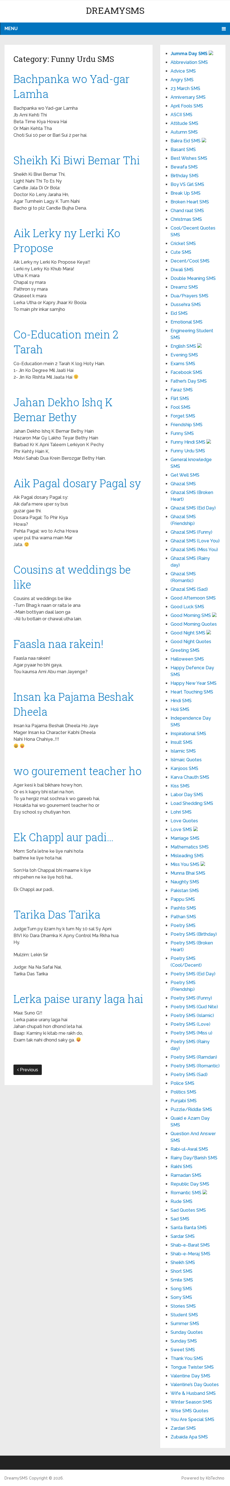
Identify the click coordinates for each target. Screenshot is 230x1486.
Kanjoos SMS (184, 768)
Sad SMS (180, 1219)
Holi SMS (180, 709)
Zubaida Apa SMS (189, 1437)
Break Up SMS (186, 193)
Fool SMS (180, 407)
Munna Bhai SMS (188, 873)
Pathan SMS (183, 916)
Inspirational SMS (188, 733)
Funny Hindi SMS (188, 442)
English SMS (184, 346)
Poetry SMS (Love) (190, 1024)
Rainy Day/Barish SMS (194, 1157)
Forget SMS (183, 416)
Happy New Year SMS (194, 683)
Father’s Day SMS (189, 381)
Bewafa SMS (184, 167)
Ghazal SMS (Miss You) (194, 549)
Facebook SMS (186, 372)
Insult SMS (181, 742)
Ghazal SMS (183, 483)
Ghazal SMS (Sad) (189, 589)
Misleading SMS (187, 855)
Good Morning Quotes (194, 624)
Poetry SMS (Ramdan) (194, 1057)
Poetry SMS (183, 925)
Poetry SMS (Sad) (189, 1074)
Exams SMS (183, 363)
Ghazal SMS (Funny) (191, 532)
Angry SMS (182, 79)
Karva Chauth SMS (190, 777)
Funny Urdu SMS (188, 451)
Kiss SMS (180, 786)
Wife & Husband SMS (193, 1393)
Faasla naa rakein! (58, 644)
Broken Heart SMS (190, 202)
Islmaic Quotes (186, 759)
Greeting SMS (185, 650)
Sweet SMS (183, 1349)
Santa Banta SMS (189, 1227)
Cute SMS (181, 252)
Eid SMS (179, 313)
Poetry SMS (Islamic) (192, 1015)
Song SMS (181, 1288)
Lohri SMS (181, 812)
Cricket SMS (183, 243)
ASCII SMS (181, 114)
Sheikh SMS (183, 1262)
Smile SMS (182, 1280)
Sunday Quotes (187, 1332)
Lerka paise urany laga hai (78, 999)
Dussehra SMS (186, 304)
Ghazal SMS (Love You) (195, 541)
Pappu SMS (183, 899)
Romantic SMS (187, 1192)
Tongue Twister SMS (192, 1367)
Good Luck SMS (187, 606)
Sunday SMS (184, 1341)
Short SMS (181, 1271)
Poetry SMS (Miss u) (191, 1033)
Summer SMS (185, 1323)
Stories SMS (183, 1306)
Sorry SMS (181, 1297)
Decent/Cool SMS (190, 261)
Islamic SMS (183, 751)
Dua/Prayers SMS (189, 295)
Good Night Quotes (191, 641)
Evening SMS (184, 355)
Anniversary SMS (188, 97)
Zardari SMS (183, 1428)
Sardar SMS (183, 1236)
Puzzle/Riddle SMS (191, 1109)
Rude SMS (181, 1201)
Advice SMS (183, 71)
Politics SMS (183, 1092)
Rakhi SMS (181, 1166)
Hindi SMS (181, 700)
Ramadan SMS (186, 1175)
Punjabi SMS (184, 1100)
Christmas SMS (186, 219)
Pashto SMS (183, 908)
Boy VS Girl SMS (187, 184)
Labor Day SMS (187, 794)
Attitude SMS (184, 123)
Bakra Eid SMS (186, 140)
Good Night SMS (188, 633)
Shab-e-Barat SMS (190, 1245)
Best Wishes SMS (189, 158)
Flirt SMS (180, 398)
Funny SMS (182, 433)
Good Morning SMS (191, 615)
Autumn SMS (184, 132)
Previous (28, 1069)
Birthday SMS (185, 175)
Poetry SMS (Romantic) (195, 1066)
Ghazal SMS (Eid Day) (193, 508)
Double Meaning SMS (193, 278)
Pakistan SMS (185, 890)
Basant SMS (183, 149)
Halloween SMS (187, 659)
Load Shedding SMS (192, 803)
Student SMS (184, 1314)
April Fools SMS (187, 106)
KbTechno (215, 1478)
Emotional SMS (187, 322)
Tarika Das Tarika (56, 914)
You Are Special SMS (192, 1419)
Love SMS (182, 829)
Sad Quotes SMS (188, 1210)
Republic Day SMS (190, 1184)
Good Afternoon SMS (193, 598)
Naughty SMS (185, 882)
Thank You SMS (187, 1358)
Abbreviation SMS (189, 62)
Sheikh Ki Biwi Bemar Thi (76, 160)
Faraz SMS (182, 389)
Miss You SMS (186, 864)
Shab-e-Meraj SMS (190, 1253)
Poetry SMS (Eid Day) (193, 974)
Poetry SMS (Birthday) (194, 934)
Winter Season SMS (191, 1402)
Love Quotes (184, 820)
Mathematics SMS (190, 847)
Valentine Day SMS (190, 1376)
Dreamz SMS (184, 287)
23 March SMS (185, 88)
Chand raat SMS (187, 210)
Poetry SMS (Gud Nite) (194, 1006)
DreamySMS (115, 10)
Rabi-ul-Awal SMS (189, 1149)
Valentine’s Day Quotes (195, 1384)
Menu (11, 28)
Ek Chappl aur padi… (63, 837)
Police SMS (182, 1083)
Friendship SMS (187, 424)
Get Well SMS (185, 475)
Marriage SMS (185, 838)
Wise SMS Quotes (189, 1410)
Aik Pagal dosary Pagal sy (77, 483)
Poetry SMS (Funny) (191, 998)
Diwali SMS (182, 269)
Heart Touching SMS (192, 692)
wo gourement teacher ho (77, 771)
